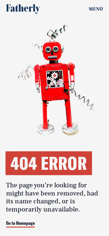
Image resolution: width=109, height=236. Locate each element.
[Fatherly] (23, 9)
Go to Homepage (20, 223)
